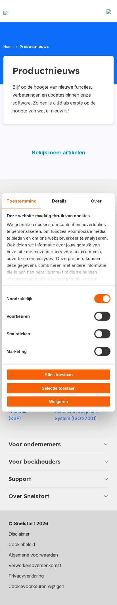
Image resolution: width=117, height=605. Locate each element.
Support (20, 478)
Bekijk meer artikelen (58, 152)
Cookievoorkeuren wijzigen (36, 586)
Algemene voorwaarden (33, 555)
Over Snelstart (29, 496)
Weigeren (58, 401)
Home (8, 46)
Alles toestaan (59, 374)
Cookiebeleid (22, 544)
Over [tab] (96, 201)
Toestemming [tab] (22, 201)
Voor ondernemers (35, 444)
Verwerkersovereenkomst (35, 565)
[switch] (102, 316)
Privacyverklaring (26, 576)
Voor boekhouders (34, 461)
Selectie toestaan (59, 387)
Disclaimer (19, 534)
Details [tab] (59, 201)
